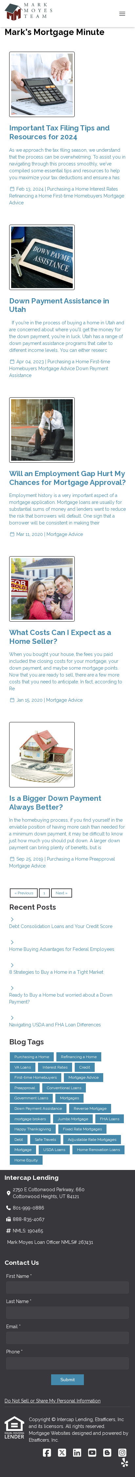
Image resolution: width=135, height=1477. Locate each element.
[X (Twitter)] (62, 1453)
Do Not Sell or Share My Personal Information (53, 1400)
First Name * (19, 1276)
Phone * (14, 1351)
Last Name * (18, 1301)
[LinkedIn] (77, 1453)
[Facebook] (47, 1453)
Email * (13, 1326)
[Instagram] (122, 1453)
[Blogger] (107, 1453)
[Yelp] (124, 1463)
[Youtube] (92, 1453)
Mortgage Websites (50, 1433)
